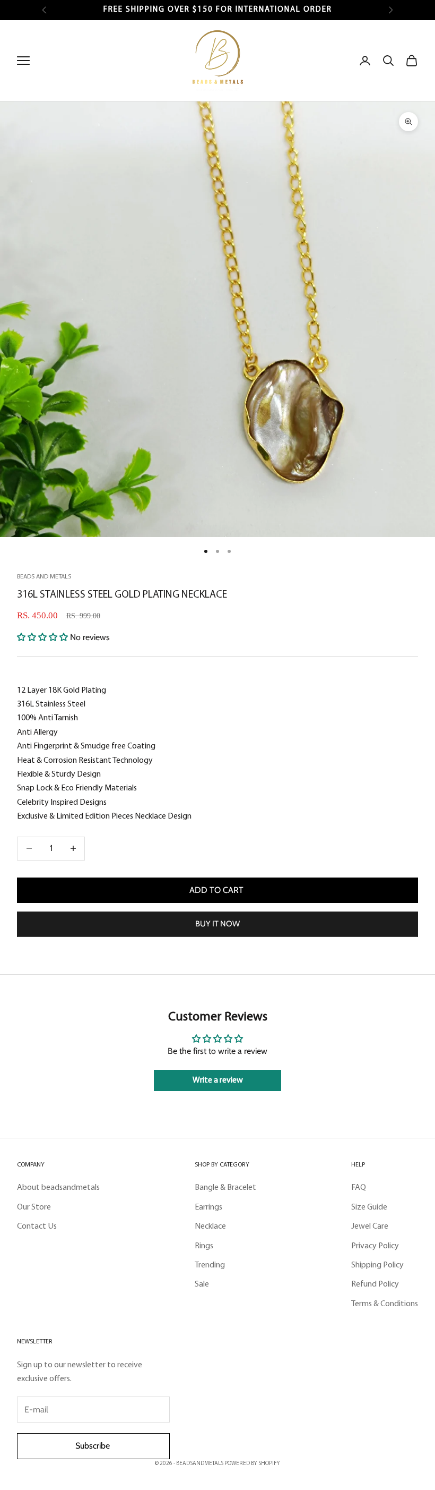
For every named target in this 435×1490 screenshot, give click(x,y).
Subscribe (93, 1446)
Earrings (208, 1207)
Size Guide (369, 1207)
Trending (210, 1265)
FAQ (358, 1188)
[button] (43, 637)
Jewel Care (369, 1226)
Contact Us (37, 1226)
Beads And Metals (44, 577)
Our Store (34, 1207)
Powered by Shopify (252, 1464)
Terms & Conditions (384, 1304)
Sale (202, 1284)
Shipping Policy (377, 1265)
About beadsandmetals (58, 1188)
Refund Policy (375, 1284)
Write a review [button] (218, 1080)
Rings (204, 1246)
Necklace (210, 1226)
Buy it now (217, 924)
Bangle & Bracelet (225, 1188)
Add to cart (217, 890)
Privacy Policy (375, 1246)
